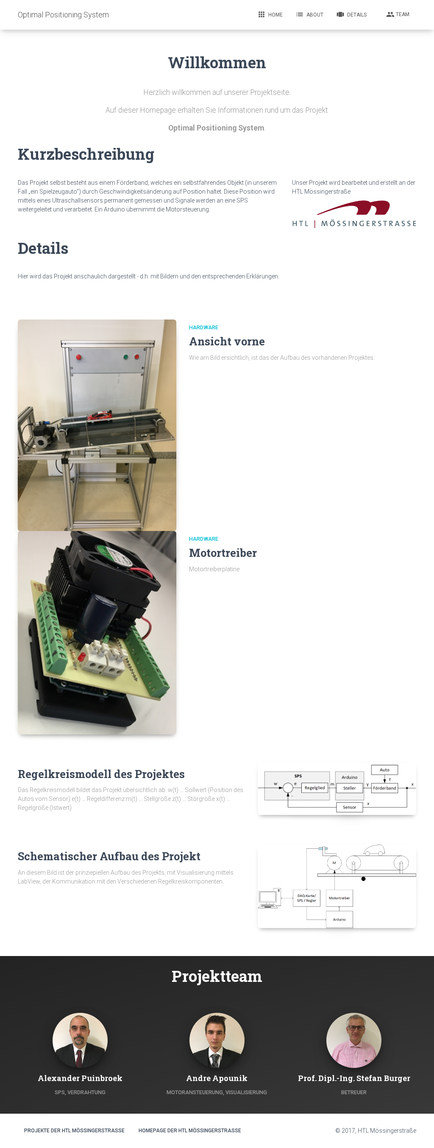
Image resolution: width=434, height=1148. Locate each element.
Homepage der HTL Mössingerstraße (190, 1131)
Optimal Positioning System (63, 14)
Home (270, 14)
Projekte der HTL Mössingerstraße (74, 1131)
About (309, 14)
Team (397, 14)
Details (351, 14)
